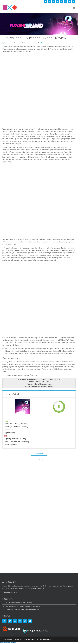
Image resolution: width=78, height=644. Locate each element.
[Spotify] (49, 1)
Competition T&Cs (29, 639)
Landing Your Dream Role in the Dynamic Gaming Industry (22, 609)
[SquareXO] (9, 8)
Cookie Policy (47, 639)
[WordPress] (73, 1)
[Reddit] (20, 621)
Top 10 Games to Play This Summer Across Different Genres (23, 606)
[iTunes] (53, 1)
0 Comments (43, 43)
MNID (21, 639)
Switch (33, 43)
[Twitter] (45, 1)
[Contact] (69, 1)
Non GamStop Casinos (8, 643)
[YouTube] (61, 1)
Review (29, 43)
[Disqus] (39, 485)
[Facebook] (57, 1)
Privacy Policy (38, 639)
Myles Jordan (8, 43)
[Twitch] (65, 1)
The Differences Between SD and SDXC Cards (19, 602)
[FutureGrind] (22, 406)
